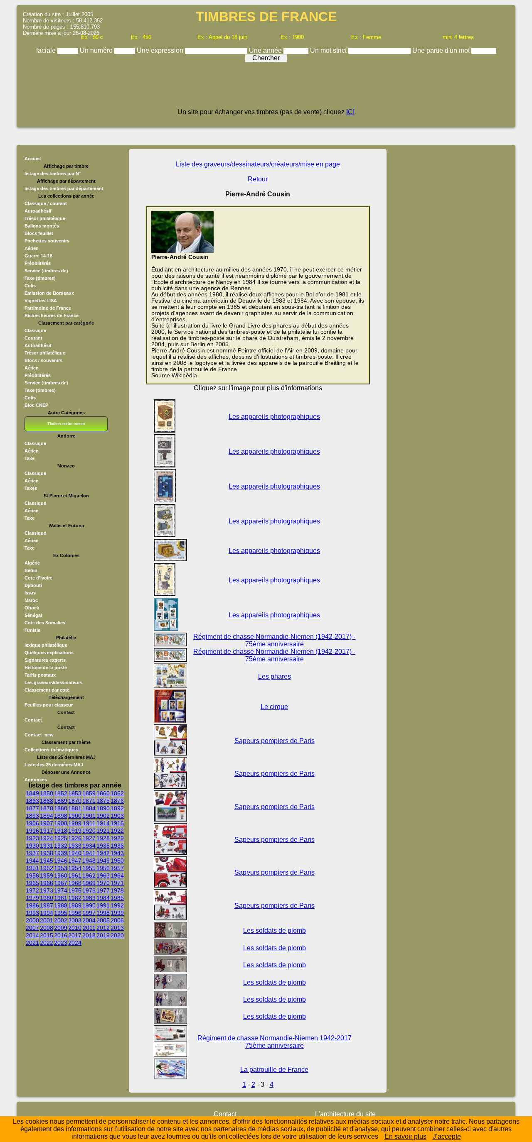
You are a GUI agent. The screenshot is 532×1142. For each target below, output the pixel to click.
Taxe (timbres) (40, 278)
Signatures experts (45, 660)
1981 (60, 898)
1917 (46, 830)
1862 (117, 793)
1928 (103, 838)
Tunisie (32, 630)
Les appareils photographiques (274, 416)
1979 (32, 898)
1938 (46, 853)
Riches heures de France (52, 315)
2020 (117, 935)
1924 (46, 838)
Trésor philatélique (45, 218)
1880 (60, 808)
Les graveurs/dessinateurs (53, 682)
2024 (74, 942)
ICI (350, 111)
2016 (60, 935)
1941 (89, 853)
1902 (103, 815)
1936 (117, 845)
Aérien (32, 248)
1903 (117, 815)
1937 (32, 853)
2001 (46, 920)
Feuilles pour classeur (49, 704)
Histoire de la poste (46, 667)
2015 (46, 935)
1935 (103, 845)
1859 (89, 793)
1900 (74, 815)
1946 (60, 860)
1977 (103, 890)
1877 (32, 808)
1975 (74, 890)
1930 (32, 845)
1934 (89, 845)
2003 (74, 920)
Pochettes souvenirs (47, 240)
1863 (32, 800)
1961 (74, 875)
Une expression (161, 50)
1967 (60, 883)
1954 (74, 868)
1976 (89, 890)
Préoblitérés (38, 263)
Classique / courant (46, 203)
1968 (74, 883)
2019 (103, 935)
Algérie (32, 562)
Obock (32, 607)
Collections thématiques (51, 749)
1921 (103, 830)
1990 (89, 905)
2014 (32, 935)
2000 (32, 920)
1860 (103, 793)
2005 (103, 920)
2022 (46, 942)
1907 (46, 823)
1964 (117, 875)
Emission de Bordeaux (49, 293)
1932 (60, 845)
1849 (32, 793)
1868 (46, 800)
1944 (32, 860)
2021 (32, 942)
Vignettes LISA (41, 300)
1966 (46, 883)
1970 (103, 883)
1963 (103, 875)
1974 (60, 890)
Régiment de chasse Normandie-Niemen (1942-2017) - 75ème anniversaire (274, 640)
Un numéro (97, 50)
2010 (74, 927)
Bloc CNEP (36, 405)
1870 (74, 800)
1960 (60, 875)
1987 (46, 905)
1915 (117, 823)
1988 (60, 905)
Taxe (29, 458)
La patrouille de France (274, 1069)
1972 (32, 890)
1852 (60, 793)
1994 (46, 913)
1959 (46, 875)
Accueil (33, 158)
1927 (89, 838)
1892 (117, 808)
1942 (103, 853)
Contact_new (39, 734)
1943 (117, 853)
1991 (103, 905)
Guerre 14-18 (38, 255)
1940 (74, 853)
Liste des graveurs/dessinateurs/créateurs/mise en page (258, 164)
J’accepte (447, 1136)
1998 (103, 913)
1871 (89, 800)
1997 (89, 913)
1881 (74, 808)
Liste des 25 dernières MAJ (54, 764)
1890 (103, 808)
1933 (74, 845)
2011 (89, 927)
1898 (60, 815)
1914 (103, 823)
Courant (33, 337)
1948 (89, 860)
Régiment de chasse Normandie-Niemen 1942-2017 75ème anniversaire (274, 1041)
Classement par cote (47, 689)
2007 (32, 927)
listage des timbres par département (64, 188)
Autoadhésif (38, 210)
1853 (74, 793)
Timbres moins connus (66, 424)
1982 (74, 898)
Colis (30, 285)
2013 (117, 927)
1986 (32, 905)
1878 (46, 808)
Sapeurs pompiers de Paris (274, 740)
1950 (117, 860)
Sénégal (33, 615)
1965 (32, 883)
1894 (46, 815)
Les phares (274, 676)
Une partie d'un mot (441, 50)
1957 (117, 868)
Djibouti (33, 585)
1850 (46, 793)
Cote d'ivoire (38, 577)
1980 (46, 898)
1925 (60, 838)
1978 (117, 890)
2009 (60, 927)
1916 (32, 830)
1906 (32, 823)
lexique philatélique (46, 645)
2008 (46, 927)
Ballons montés (42, 225)
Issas (30, 592)
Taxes (31, 488)
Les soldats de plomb (274, 930)
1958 (32, 875)
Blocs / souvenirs (43, 360)
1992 (117, 905)
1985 (117, 898)
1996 (74, 913)
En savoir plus (405, 1136)
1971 (117, 883)
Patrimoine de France (48, 308)
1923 (32, 838)
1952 (46, 868)
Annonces (36, 779)
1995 (60, 913)
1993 (32, 913)
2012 (103, 927)
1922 (117, 830)
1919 (74, 830)
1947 (74, 860)
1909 (74, 823)
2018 (89, 935)
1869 (60, 800)
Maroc (31, 600)
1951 (32, 868)
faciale (46, 50)
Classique (35, 330)
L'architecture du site (345, 1114)
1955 (89, 868)
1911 (89, 823)
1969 (89, 883)
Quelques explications (49, 652)
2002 (60, 920)
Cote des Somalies (45, 622)
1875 (103, 800)
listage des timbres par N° (53, 173)
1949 (103, 860)
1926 (74, 838)
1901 (89, 815)
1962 (89, 875)
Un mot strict (329, 50)
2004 (89, 920)
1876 (117, 800)
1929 (117, 838)
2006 (117, 920)
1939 (60, 853)
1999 (117, 913)
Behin (31, 570)
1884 (89, 808)
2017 (74, 935)
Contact (33, 719)
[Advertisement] (266, 88)
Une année (266, 50)
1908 (60, 823)
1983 (89, 898)
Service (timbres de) (46, 270)
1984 (103, 898)
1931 (46, 845)
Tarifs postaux (40, 674)
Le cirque (274, 706)
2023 (60, 942)
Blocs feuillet (39, 233)
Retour (258, 179)
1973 (46, 890)
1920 (89, 830)
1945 (46, 860)
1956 (103, 868)
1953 (60, 868)
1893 (32, 815)
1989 (74, 905)
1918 (60, 830)
